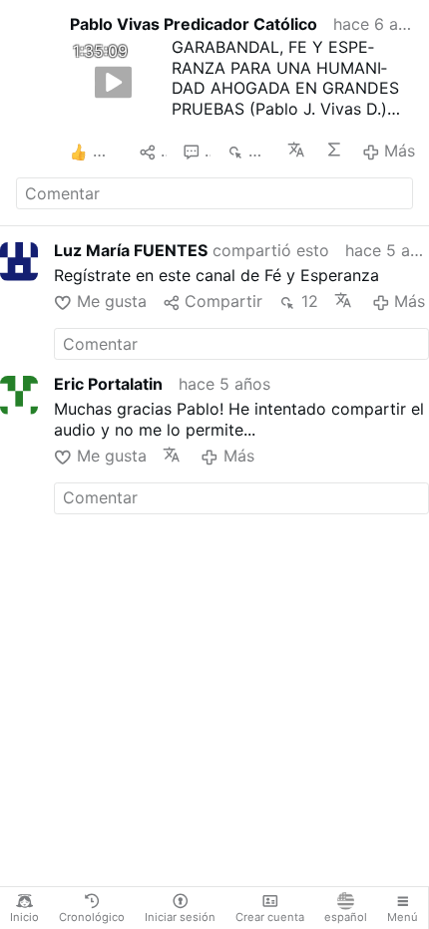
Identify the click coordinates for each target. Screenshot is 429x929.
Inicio (24, 917)
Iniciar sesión (180, 917)
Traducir (297, 149)
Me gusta (111, 301)
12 (309, 301)
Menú (402, 917)
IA (335, 149)
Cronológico (92, 917)
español (345, 917)
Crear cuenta (269, 917)
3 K (259, 150)
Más (399, 150)
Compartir (223, 301)
